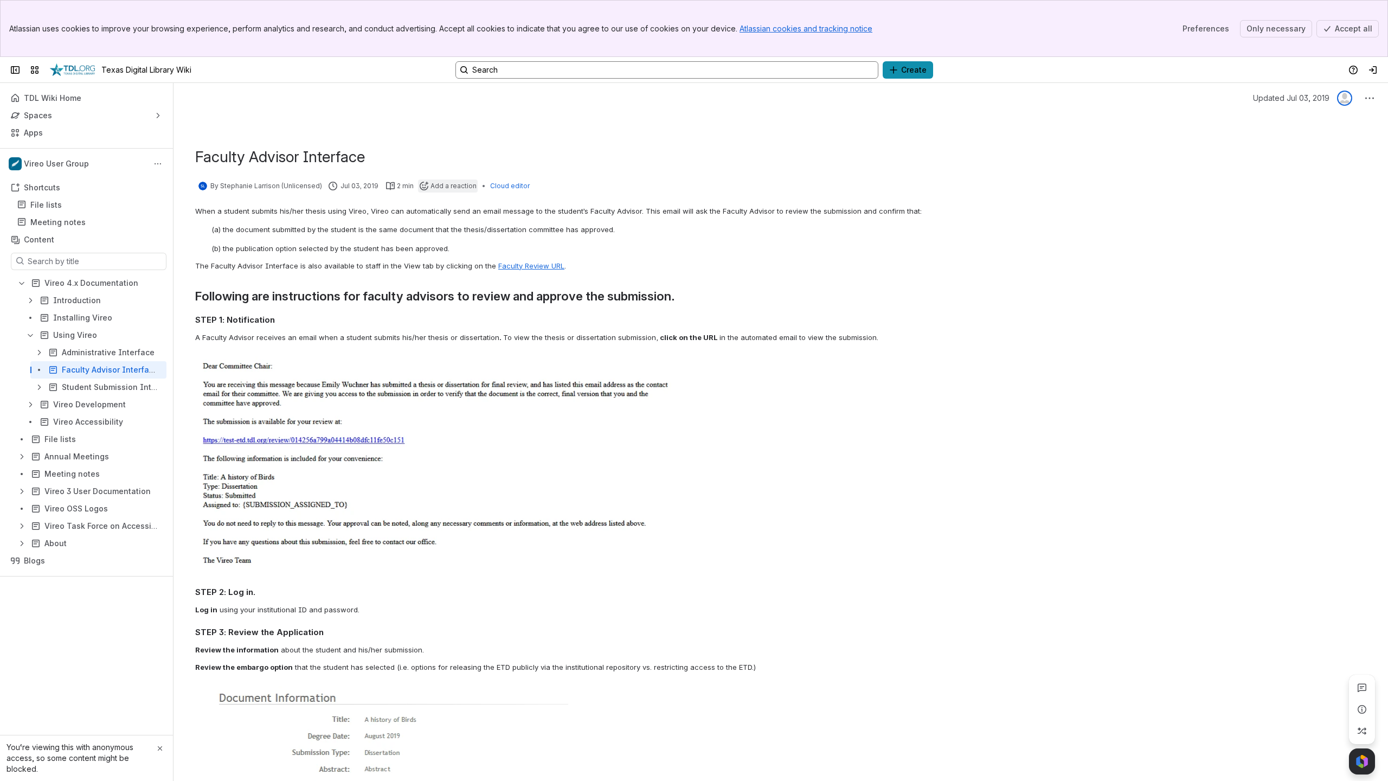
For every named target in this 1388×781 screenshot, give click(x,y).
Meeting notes (58, 222)
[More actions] (157, 163)
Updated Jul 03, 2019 (1291, 98)
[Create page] (1362, 731)
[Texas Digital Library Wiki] (72, 70)
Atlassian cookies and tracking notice (806, 28)
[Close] (159, 748)
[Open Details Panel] (1362, 709)
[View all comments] (1362, 687)
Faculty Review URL (531, 265)
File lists (89, 205)
